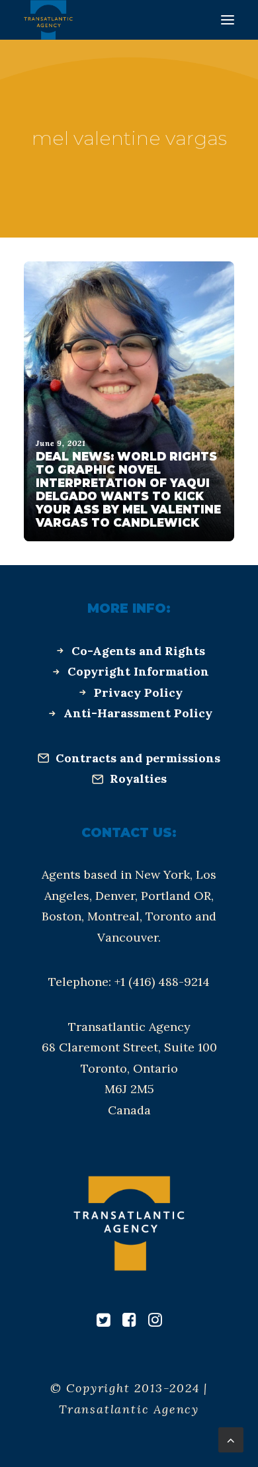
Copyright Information (138, 671)
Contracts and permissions (138, 758)
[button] (227, 20)
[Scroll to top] (230, 1438)
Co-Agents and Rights (138, 650)
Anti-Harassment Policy (138, 713)
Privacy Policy (138, 692)
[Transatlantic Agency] (48, 20)
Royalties (138, 778)
